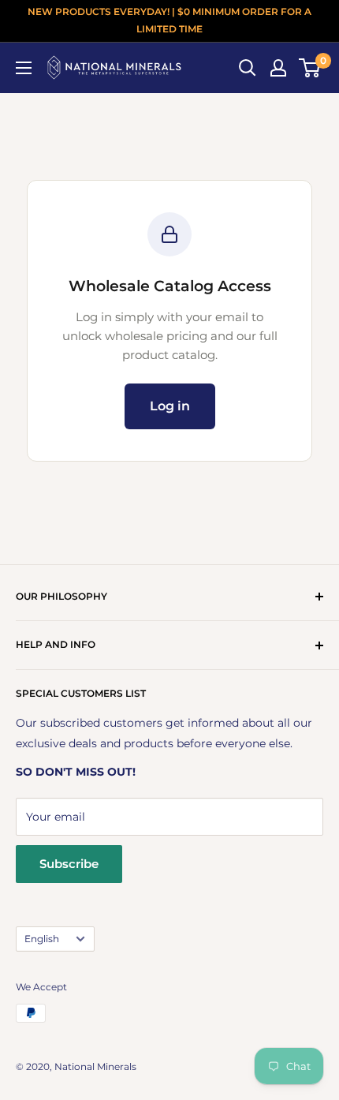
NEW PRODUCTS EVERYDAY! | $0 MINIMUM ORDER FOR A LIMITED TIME (169, 20)
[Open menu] (24, 68)
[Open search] (247, 68)
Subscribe (69, 863)
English (41, 939)
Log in (170, 405)
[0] (310, 67)
